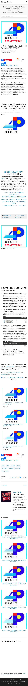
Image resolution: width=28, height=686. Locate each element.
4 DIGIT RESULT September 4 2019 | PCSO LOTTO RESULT (14, 631)
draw (8, 465)
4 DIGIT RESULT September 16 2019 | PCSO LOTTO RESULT (14, 537)
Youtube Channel (6, 368)
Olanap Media (6, 2)
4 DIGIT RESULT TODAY (14, 11)
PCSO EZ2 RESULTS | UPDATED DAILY (14, 199)
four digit (13, 465)
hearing (18, 465)
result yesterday (5, 471)
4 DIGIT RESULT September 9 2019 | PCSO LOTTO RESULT (14, 584)
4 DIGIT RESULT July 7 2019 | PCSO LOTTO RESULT (13, 403)
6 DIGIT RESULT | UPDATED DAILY (14, 206)
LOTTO (13, 372)
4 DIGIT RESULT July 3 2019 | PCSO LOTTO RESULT (13, 446)
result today (17, 468)
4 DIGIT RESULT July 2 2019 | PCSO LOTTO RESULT (13, 425)
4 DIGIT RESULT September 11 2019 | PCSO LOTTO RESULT (14, 561)
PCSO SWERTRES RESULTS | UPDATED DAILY (14, 193)
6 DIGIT (18, 372)
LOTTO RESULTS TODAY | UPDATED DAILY (14, 202)
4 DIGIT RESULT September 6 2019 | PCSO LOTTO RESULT (14, 608)
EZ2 (9, 372)
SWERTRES (4, 374)
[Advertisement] (14, 150)
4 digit (3, 465)
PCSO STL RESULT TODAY (12, 377)
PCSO (2, 178)
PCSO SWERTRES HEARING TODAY (14, 197)
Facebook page (10, 366)
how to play (4, 468)
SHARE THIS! (11, 65)
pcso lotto (11, 468)
